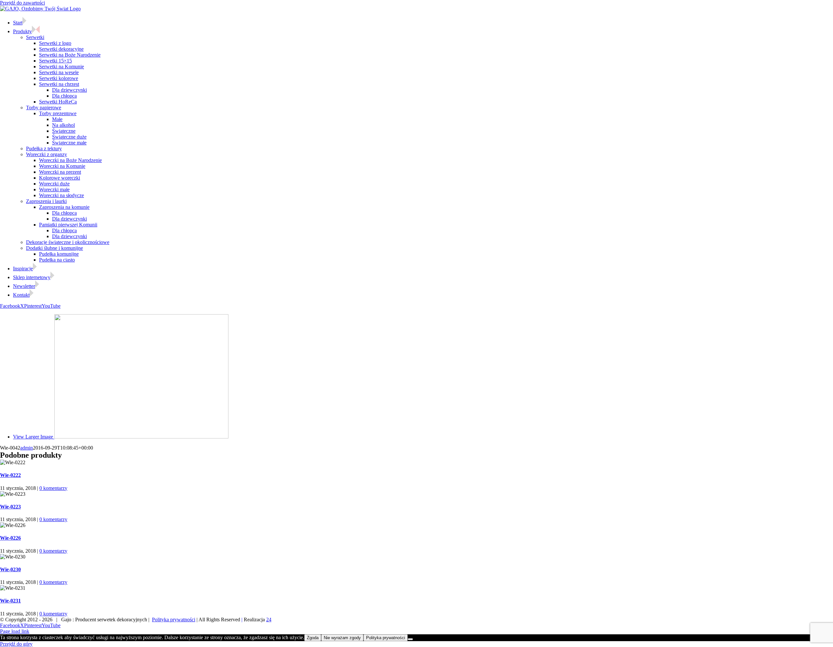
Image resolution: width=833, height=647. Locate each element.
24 (268, 619)
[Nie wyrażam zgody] (410, 639)
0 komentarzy (53, 488)
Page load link (14, 631)
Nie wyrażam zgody (342, 637)
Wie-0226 (10, 538)
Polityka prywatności (173, 619)
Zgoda (313, 637)
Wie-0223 (10, 506)
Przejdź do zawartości (22, 3)
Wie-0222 (10, 475)
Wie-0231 (10, 600)
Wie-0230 (10, 569)
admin (26, 448)
